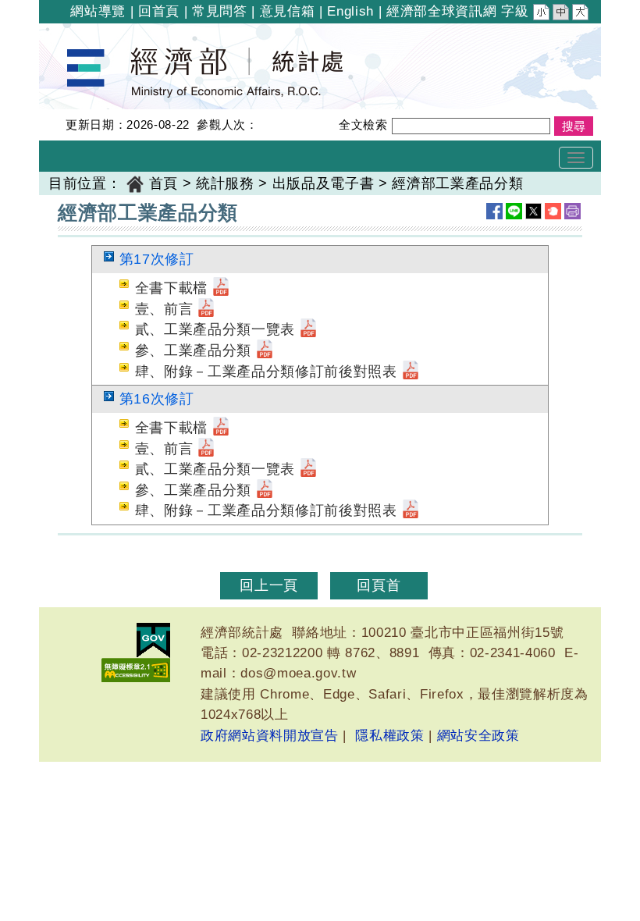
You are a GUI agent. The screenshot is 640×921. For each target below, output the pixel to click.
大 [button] (581, 14)
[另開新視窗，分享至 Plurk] (553, 211)
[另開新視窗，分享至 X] (533, 211)
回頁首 (378, 585)
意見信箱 (287, 11)
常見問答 (219, 11)
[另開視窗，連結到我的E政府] (153, 640)
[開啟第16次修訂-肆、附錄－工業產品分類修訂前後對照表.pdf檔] (410, 510)
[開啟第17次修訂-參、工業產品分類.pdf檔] (264, 350)
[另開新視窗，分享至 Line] (514, 211)
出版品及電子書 (323, 183)
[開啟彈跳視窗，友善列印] (572, 211)
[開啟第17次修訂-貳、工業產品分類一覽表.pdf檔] (308, 329)
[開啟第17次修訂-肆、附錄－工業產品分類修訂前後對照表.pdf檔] (410, 371)
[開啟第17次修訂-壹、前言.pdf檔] (206, 309)
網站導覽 (98, 11)
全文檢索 (363, 124)
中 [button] (562, 14)
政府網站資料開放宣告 (270, 735)
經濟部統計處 (92, 33)
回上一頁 (269, 585)
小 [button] (542, 14)
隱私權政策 (389, 735)
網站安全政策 (478, 735)
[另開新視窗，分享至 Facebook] (494, 211)
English (350, 11)
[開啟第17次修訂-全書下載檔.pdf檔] (221, 288)
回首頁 (159, 11)
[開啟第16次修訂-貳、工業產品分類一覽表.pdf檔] (308, 469)
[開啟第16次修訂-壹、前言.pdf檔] (206, 449)
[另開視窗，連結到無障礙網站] (135, 670)
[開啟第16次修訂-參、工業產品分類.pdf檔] (264, 490)
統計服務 (225, 183)
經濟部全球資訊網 (441, 11)
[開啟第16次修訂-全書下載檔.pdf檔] (221, 428)
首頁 (163, 183)
